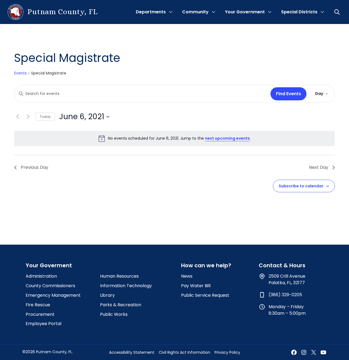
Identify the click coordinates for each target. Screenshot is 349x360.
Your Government (245, 12)
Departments (151, 12)
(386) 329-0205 (285, 295)
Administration (41, 276)
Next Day (318, 167)
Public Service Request (205, 295)
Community (195, 12)
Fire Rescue (38, 305)
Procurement (40, 314)
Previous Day (34, 167)
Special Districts (299, 12)
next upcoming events (227, 138)
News (186, 276)
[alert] (174, 138)
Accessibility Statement (131, 352)
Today (45, 116)
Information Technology (126, 286)
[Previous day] (17, 116)
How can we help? (206, 265)
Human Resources (119, 276)
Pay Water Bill (195, 286)
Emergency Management (53, 295)
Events (20, 73)
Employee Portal (43, 323)
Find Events (288, 94)
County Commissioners (50, 286)
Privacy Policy (227, 352)
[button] (337, 12)
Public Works (114, 314)
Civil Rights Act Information (184, 352)
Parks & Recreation (120, 305)
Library (107, 295)
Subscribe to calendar (301, 186)
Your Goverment (49, 265)
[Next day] (28, 116)
